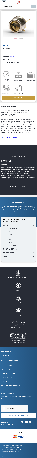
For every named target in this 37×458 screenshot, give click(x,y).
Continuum (22, 440)
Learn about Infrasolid (18, 186)
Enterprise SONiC (7, 377)
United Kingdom (13, 245)
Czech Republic (13, 228)
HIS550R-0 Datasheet (11, 137)
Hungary (11, 234)
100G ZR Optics (7, 365)
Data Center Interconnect (9, 373)
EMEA (5, 225)
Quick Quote (18, 98)
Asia (5, 257)
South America (10, 253)
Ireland (10, 237)
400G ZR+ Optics (7, 369)
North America (10, 249)
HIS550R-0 (12, 56)
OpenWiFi (5, 381)
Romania (11, 242)
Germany (11, 231)
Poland (10, 239)
